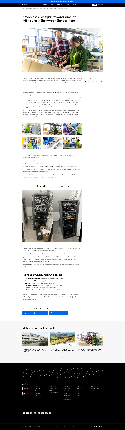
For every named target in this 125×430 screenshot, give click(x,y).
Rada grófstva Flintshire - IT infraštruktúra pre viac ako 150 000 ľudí (62, 350)
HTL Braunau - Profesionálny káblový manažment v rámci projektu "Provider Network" (35, 350)
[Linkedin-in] (94, 427)
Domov (24, 8)
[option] (10, 428)
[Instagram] (92, 427)
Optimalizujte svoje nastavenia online (35, 313)
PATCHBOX (58, 92)
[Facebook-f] (89, 427)
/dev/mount (49, 166)
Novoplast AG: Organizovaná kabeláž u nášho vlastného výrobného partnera (89, 350)
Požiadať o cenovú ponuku (58, 313)
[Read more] (35, 339)
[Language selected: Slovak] (66, 429)
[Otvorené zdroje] (54, 4)
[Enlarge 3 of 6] (80, 124)
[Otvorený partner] (69, 4)
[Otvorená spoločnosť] (62, 4)
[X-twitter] (102, 427)
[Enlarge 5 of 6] (60, 138)
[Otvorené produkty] (47, 4)
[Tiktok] (99, 427)
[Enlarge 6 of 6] (80, 138)
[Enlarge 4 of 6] (39, 138)
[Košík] (102, 5)
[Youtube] (97, 427)
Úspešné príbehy (29, 8)
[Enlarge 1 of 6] (39, 124)
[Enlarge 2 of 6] (60, 124)
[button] (85, 81)
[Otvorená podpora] (77, 4)
